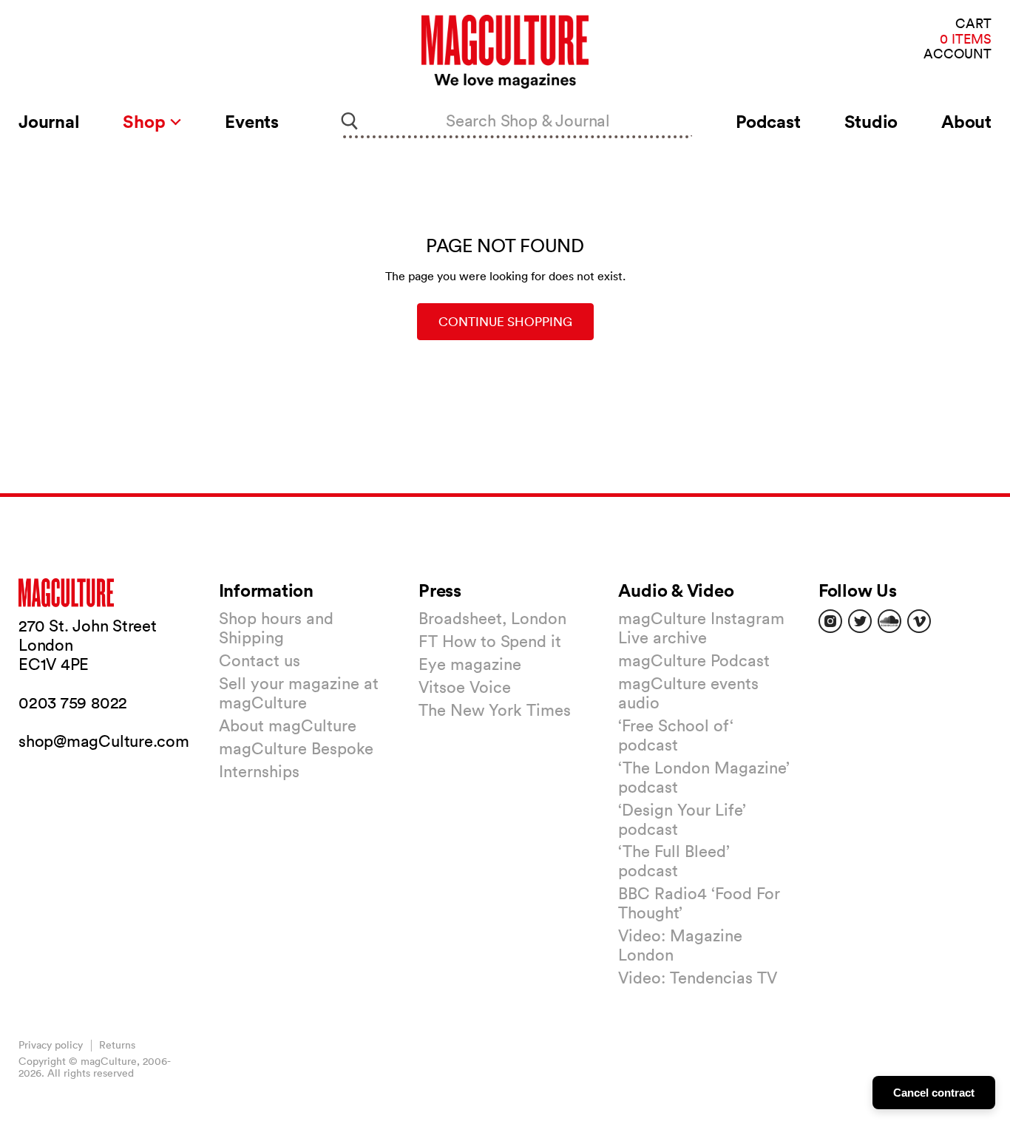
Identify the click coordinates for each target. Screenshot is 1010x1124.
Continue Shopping (505, 321)
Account (957, 54)
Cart (973, 24)
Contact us (259, 660)
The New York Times (494, 710)
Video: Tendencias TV (697, 977)
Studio (871, 121)
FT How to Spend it (489, 641)
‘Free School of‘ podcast (675, 735)
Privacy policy (50, 1045)
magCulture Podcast (694, 660)
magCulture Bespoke (296, 748)
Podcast (768, 121)
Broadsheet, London (492, 618)
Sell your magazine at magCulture (299, 693)
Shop (146, 121)
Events (252, 121)
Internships (259, 771)
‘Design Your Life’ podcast (682, 819)
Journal (48, 121)
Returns (117, 1045)
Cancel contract (934, 1092)
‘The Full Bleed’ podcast (674, 861)
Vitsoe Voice (464, 687)
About (966, 121)
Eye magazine (469, 664)
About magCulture (287, 725)
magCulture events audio (688, 693)
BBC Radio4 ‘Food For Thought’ (699, 903)
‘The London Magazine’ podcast (704, 777)
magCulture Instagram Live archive (701, 628)
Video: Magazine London (680, 945)
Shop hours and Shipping (276, 628)
